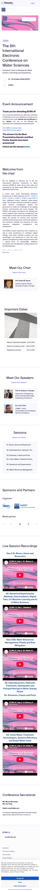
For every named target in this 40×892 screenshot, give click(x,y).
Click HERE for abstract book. (12, 128)
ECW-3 (5, 198)
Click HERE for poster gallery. (12, 130)
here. (27, 147)
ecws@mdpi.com (10, 837)
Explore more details (19, 437)
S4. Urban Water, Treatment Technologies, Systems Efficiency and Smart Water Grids (20, 459)
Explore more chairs (19, 272)
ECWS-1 (28, 196)
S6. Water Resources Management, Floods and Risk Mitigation (20, 470)
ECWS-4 (11, 198)
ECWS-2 (34, 196)
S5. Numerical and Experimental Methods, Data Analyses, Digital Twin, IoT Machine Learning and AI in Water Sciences (20, 464)
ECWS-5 (18, 198)
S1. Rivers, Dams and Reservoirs (19, 445)
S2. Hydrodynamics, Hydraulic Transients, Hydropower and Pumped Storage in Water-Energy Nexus (20, 450)
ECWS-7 (34, 198)
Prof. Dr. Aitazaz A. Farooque (24, 390)
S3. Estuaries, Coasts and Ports (18, 455)
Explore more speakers (18, 382)
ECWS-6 (25, 198)
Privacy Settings (7, 858)
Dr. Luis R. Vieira (20, 405)
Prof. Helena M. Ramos (22, 281)
